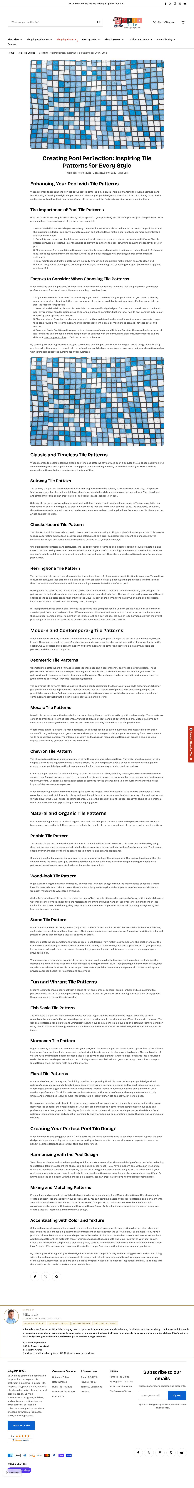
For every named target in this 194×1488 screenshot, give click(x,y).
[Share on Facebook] (34, 1276)
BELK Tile (22, 1463)
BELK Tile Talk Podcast (81, 1353)
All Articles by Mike (48, 1353)
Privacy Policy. (162, 1407)
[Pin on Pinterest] (56, 1276)
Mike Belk (30, 1314)
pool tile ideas (49, 514)
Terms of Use (177, 1404)
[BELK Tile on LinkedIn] (62, 1353)
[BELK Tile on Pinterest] (65, 1353)
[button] (191, 744)
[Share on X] (45, 1276)
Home (11, 52)
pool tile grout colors (55, 337)
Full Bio (29, 1353)
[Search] (99, 22)
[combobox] (55, 22)
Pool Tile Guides (26, 52)
